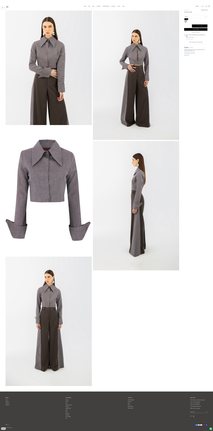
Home (85, 6)
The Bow (67, 406)
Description (186, 47)
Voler (66, 403)
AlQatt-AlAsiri (68, 408)
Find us (129, 404)
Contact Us (113, 6)
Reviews (191, 47)
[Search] (206, 6)
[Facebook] (190, 416)
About (119, 6)
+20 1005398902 (196, 404)
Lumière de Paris (69, 404)
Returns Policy (130, 406)
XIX (66, 418)
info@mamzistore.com (197, 406)
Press (123, 6)
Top (188, 10)
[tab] (187, 47)
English (197, 6)
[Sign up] (206, 411)
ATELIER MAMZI (106, 6)
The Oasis (67, 414)
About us (7, 401)
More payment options (196, 32)
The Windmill (68, 416)
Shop (93, 6)
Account (202, 6)
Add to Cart (200, 25)
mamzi (185, 10)
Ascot (67, 409)
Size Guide (186, 19)
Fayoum (67, 400)
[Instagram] (193, 416)
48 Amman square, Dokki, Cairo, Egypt (197, 400)
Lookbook (99, 6)
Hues (66, 411)
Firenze (67, 401)
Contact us (7, 404)
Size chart (129, 401)
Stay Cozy (67, 413)
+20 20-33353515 (196, 402)
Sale (89, 6)
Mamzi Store (10, 427)
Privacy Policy (130, 408)
